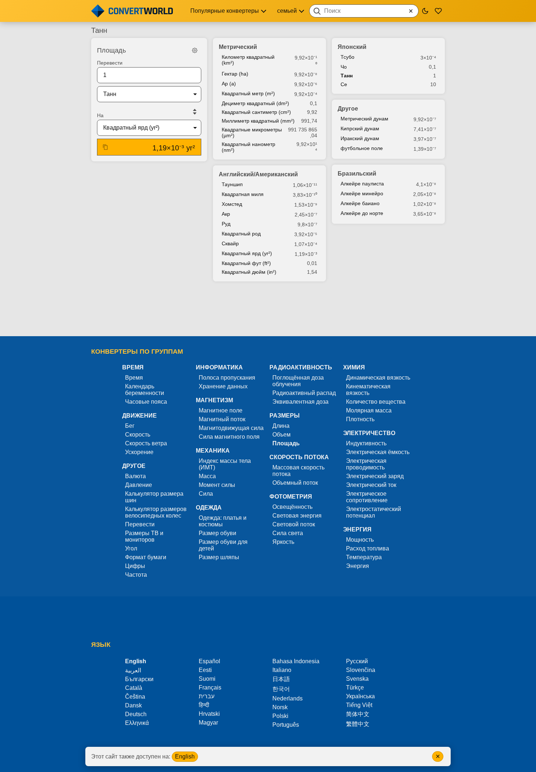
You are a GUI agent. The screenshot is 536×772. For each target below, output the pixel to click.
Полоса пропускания (227, 378)
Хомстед (232, 204)
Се (344, 84)
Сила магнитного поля (229, 437)
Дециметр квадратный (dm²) (255, 103)
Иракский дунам (360, 138)
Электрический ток (371, 485)
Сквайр (230, 243)
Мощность (360, 540)
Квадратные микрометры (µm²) (252, 132)
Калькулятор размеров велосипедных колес (156, 512)
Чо (344, 67)
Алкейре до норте (362, 213)
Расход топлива (367, 548)
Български (139, 679)
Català (133, 688)
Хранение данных (223, 386)
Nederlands (287, 698)
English (185, 756)
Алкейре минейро (362, 193)
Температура (364, 557)
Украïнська (360, 696)
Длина (281, 426)
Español (209, 661)
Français (210, 687)
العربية (133, 670)
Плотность (360, 419)
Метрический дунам (364, 119)
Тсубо (347, 57)
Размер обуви (217, 533)
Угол (131, 548)
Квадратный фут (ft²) (246, 263)
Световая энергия (297, 515)
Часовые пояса (146, 402)
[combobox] (364, 11)
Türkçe (355, 687)
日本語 (281, 679)
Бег (130, 426)
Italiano (281, 670)
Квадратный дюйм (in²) (249, 272)
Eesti (205, 670)
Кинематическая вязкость (368, 389)
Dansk (133, 705)
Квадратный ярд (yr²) (247, 253)
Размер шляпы (219, 557)
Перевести (110, 63)
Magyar (208, 722)
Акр (226, 214)
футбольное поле (362, 148)
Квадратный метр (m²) (248, 93)
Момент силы (217, 485)
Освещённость (292, 507)
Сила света (287, 533)
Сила (206, 494)
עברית (206, 696)
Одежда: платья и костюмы (222, 521)
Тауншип (232, 184)
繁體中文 (357, 724)
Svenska (357, 679)
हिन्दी (204, 705)
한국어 (281, 689)
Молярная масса (369, 410)
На (100, 115)
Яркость (283, 542)
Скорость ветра (146, 443)
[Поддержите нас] (438, 11)
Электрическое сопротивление (367, 497)
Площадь (286, 443)
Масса (207, 476)
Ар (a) (229, 84)
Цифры (135, 566)
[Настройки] (194, 50)
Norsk (280, 707)
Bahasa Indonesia (295, 661)
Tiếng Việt (359, 705)
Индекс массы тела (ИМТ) (225, 464)
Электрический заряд (375, 476)
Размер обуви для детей (223, 545)
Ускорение (139, 452)
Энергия (357, 566)
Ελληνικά (137, 723)
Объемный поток (295, 483)
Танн (347, 75)
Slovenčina (360, 670)
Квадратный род (241, 234)
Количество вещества (375, 402)
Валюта (135, 476)
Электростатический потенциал (373, 512)
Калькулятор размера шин (154, 497)
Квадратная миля (243, 194)
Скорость (137, 434)
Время (134, 378)
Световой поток (293, 524)
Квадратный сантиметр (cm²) (256, 112)
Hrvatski (209, 714)
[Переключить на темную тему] (425, 11)
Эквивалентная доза (300, 402)
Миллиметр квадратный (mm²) (258, 121)
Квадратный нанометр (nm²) (248, 147)
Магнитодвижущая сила (231, 428)
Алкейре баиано (360, 203)
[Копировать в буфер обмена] (105, 147)
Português (285, 725)
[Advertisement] (268, 309)
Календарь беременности (144, 389)
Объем (281, 434)
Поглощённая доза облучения (298, 381)
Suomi (207, 679)
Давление (138, 485)
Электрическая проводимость (366, 464)
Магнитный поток (222, 419)
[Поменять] (194, 111)
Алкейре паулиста (362, 184)
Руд (226, 224)
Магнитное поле (220, 410)
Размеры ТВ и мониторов (144, 536)
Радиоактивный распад (304, 393)
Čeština (135, 697)
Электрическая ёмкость (377, 452)
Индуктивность (366, 443)
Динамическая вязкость (378, 378)
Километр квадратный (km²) (248, 60)
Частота (136, 575)
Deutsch (136, 714)
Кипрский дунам (360, 128)
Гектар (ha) (235, 74)
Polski (280, 716)
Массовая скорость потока (298, 470)
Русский (357, 661)
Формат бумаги (145, 557)
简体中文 (357, 714)
